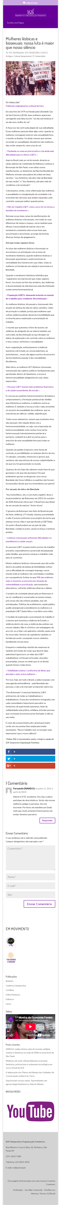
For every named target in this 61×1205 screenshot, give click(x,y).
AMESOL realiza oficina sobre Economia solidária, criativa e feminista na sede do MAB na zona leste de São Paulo (30, 1052)
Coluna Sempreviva (22, 56)
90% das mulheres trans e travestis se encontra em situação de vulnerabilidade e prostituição (29, 581)
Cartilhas (10, 990)
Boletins (9, 981)
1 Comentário (39, 56)
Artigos (9, 56)
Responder (47, 820)
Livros (8, 1004)
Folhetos (10, 999)
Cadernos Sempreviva (16, 985)
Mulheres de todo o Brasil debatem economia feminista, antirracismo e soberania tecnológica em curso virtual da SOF (29, 1064)
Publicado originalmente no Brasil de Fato (25, 106)
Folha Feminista (13, 994)
